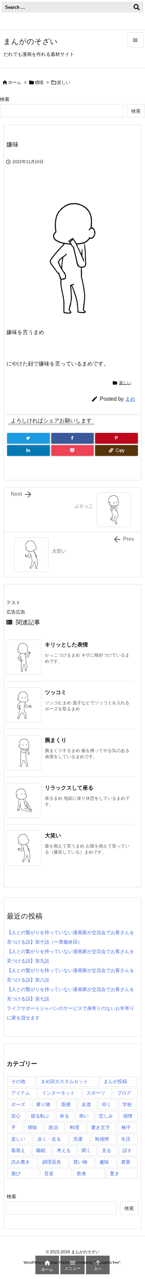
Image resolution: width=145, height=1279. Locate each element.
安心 (16, 1116)
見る (106, 1150)
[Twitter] (28, 438)
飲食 (81, 1173)
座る (64, 1116)
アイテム (20, 1093)
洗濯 (78, 1139)
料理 (74, 1127)
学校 (127, 1104)
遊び (16, 1173)
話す (127, 1150)
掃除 (32, 1127)
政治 (53, 1127)
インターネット (58, 1093)
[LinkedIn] (28, 450)
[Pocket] (72, 450)
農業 (125, 1162)
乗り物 (43, 1104)
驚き (114, 1173)
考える (64, 1150)
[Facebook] (72, 438)
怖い (84, 1116)
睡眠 (41, 1150)
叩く (106, 1104)
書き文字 (100, 1127)
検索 (4, 99)
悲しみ (106, 1116)
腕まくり (55, 740)
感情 (39, 82)
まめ (130, 399)
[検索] (137, 7)
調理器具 (51, 1162)
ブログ (124, 1093)
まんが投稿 (115, 1081)
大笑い (53, 835)
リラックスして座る (69, 788)
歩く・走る (49, 1139)
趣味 (104, 1162)
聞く (86, 1150)
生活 (125, 1139)
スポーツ (95, 1093)
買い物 (80, 1162)
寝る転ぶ (40, 1116)
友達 (86, 1104)
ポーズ (18, 1104)
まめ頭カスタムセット (64, 1081)
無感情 (102, 1139)
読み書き (20, 1162)
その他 (18, 1081)
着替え (18, 1150)
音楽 (49, 1173)
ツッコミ (55, 692)
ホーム (14, 82)
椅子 (126, 1127)
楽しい (63, 82)
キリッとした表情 (66, 644)
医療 (66, 1104)
